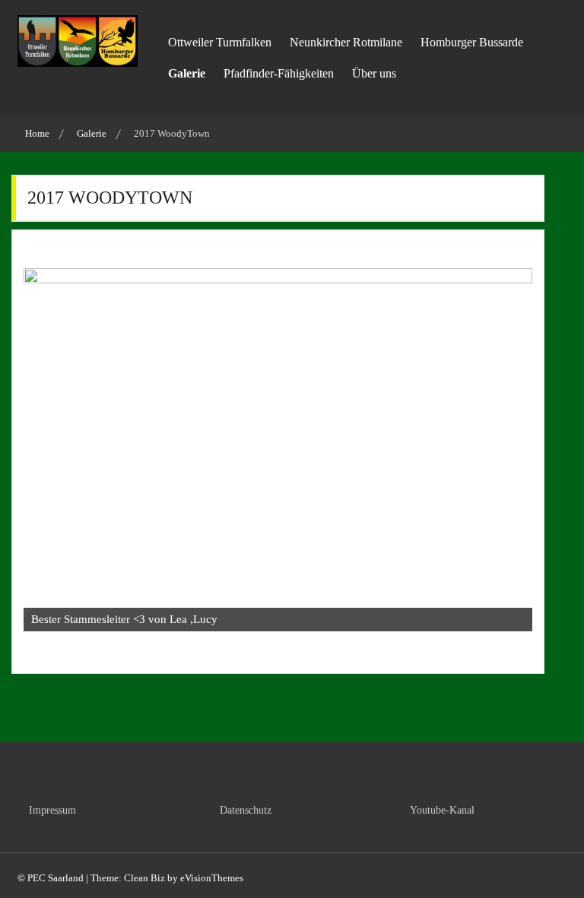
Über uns (374, 73)
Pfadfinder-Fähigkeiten (279, 73)
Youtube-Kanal (442, 810)
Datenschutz (245, 810)
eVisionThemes (211, 878)
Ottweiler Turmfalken (219, 42)
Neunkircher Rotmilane (346, 42)
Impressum (52, 810)
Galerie (186, 73)
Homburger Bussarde (472, 42)
